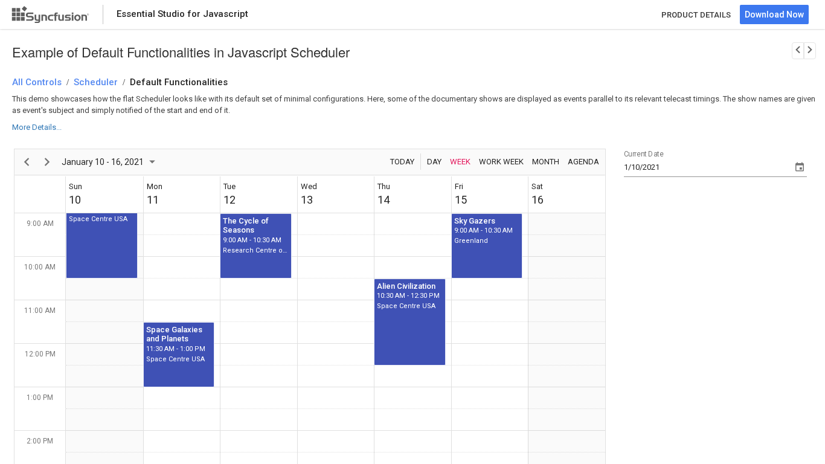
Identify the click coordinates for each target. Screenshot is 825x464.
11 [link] (153, 199)
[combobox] (708, 167)
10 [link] (75, 199)
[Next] (47, 162)
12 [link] (229, 199)
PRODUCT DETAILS (696, 14)
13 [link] (307, 199)
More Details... (37, 127)
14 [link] (383, 199)
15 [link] (461, 199)
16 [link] (537, 199)
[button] (102, 235)
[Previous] (27, 162)
